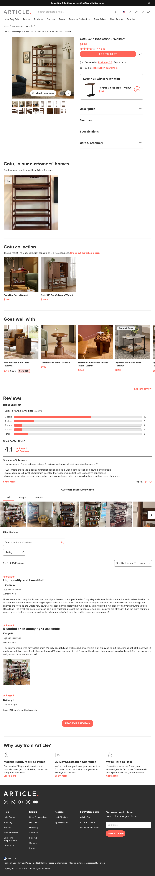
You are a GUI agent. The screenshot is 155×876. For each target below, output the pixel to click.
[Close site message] (149, 3)
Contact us (112, 776)
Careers (33, 843)
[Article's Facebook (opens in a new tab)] (20, 802)
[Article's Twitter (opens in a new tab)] (28, 802)
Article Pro (85, 817)
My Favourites (61, 822)
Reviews (33, 838)
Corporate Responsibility (10, 839)
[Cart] (148, 12)
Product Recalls (11, 833)
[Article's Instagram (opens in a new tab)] (6, 802)
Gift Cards (34, 822)
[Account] (136, 12)
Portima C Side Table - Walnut (115, 88)
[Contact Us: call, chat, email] (130, 12)
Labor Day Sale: (59, 3)
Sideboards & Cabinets (34, 32)
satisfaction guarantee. (104, 68)
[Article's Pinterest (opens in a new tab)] (13, 802)
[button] (130, 12)
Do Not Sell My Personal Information (50, 863)
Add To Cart (108, 54)
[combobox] (124, 12)
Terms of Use (10, 863)
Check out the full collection (84, 253)
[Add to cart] (137, 89)
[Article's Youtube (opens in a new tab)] (35, 802)
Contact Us (9, 846)
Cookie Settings (77, 863)
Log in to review (142, 389)
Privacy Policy (24, 863)
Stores (32, 848)
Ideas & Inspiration (38, 817)
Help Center (9, 817)
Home (6, 32)
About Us (33, 833)
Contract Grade (87, 822)
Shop (102, 863)
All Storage (16, 32)
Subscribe (116, 833)
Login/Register (61, 817)
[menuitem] (11, 19)
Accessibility (92, 863)
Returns (7, 828)
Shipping (8, 822)
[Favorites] (142, 12)
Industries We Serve (89, 828)
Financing (33, 828)
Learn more (10, 776)
